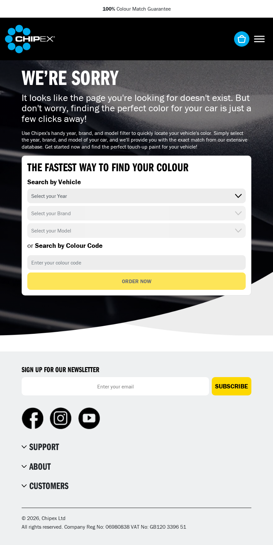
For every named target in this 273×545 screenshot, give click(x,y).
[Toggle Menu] (259, 39)
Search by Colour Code (65, 245)
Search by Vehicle (54, 182)
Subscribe (231, 386)
